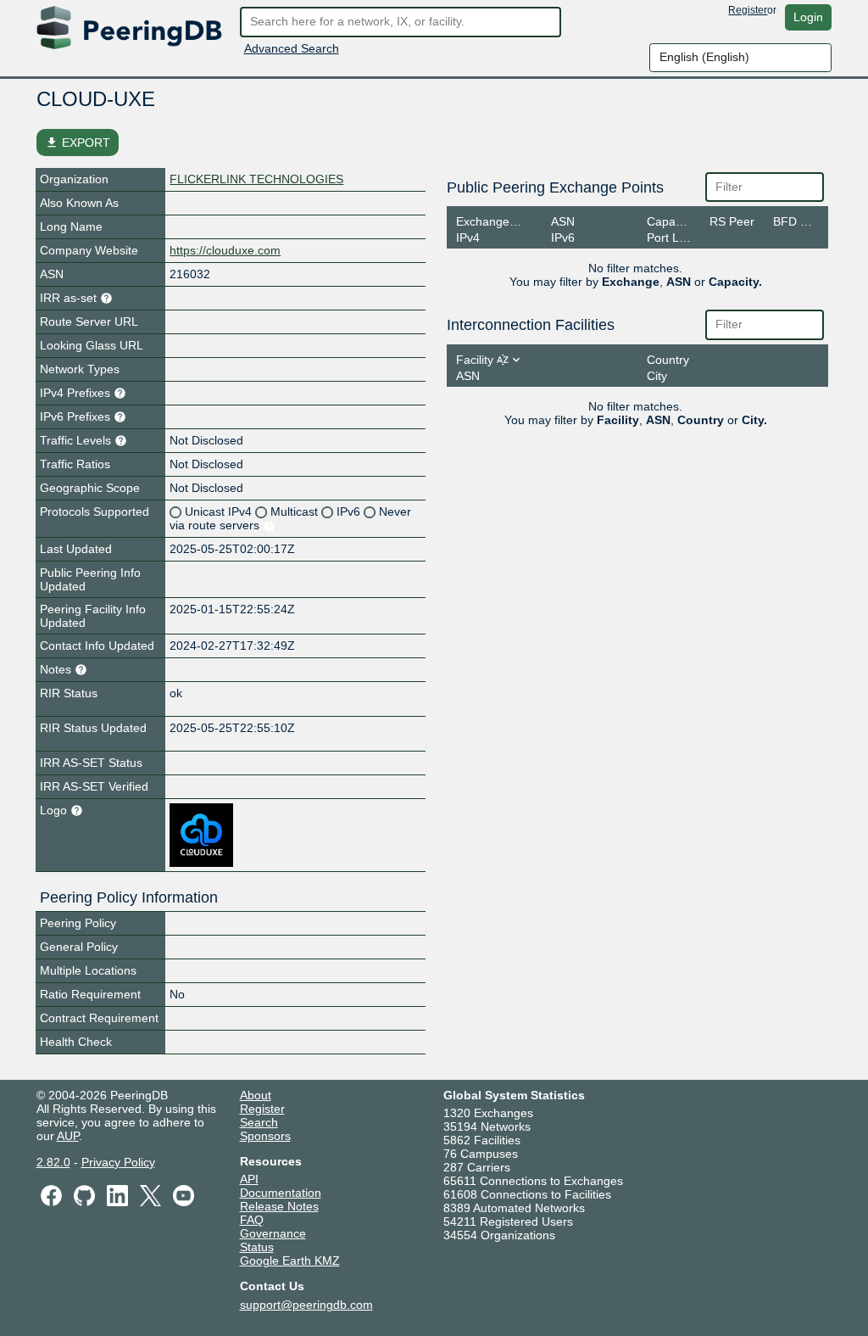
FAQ (252, 1220)
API (249, 1179)
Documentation (280, 1192)
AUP (68, 1136)
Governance (273, 1233)
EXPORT (77, 142)
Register (747, 10)
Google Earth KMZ (290, 1260)
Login (808, 17)
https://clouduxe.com (225, 250)
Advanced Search (291, 48)
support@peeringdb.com (306, 1304)
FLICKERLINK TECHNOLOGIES (256, 179)
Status (257, 1247)
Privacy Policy (118, 1162)
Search (259, 1122)
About (255, 1095)
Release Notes (279, 1206)
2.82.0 (53, 1162)
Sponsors (265, 1136)
